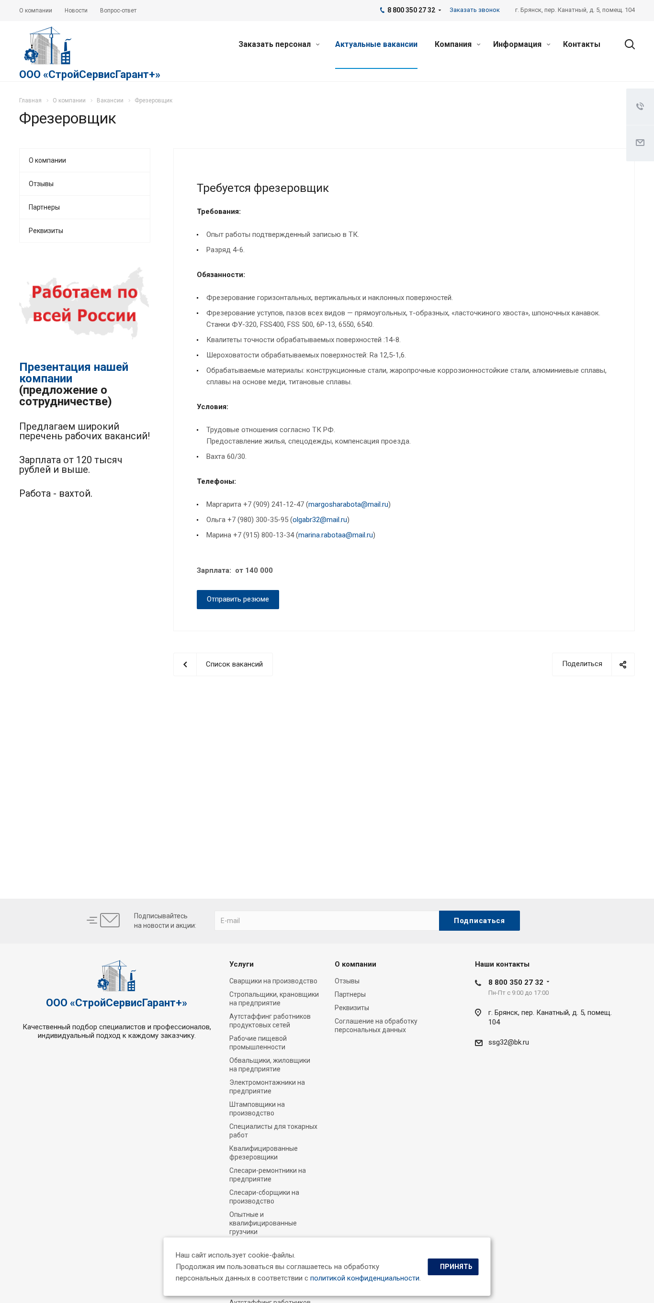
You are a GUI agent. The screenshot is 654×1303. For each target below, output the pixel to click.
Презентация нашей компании (73, 372)
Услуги (241, 964)
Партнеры (44, 207)
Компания (454, 44)
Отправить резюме (238, 599)
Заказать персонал (275, 44)
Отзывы (41, 184)
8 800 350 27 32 (515, 982)
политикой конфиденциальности (364, 1278)
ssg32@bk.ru (508, 1042)
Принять (456, 1266)
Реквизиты (46, 230)
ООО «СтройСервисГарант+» (89, 74)
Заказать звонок (475, 9)
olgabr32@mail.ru (320, 519)
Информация (518, 44)
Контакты (581, 44)
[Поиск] (625, 44)
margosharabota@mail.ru (348, 504)
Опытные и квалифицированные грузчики (263, 1223)
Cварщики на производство (273, 981)
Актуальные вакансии (376, 44)
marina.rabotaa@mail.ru (335, 535)
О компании (47, 160)
